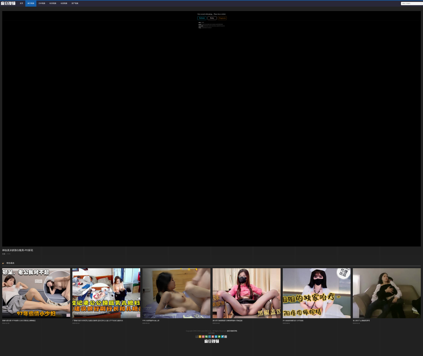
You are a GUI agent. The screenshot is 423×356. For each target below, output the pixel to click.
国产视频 (75, 3)
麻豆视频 (31, 3)
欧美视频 (53, 3)
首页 (21, 3)
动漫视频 (64, 3)
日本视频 (42, 3)
